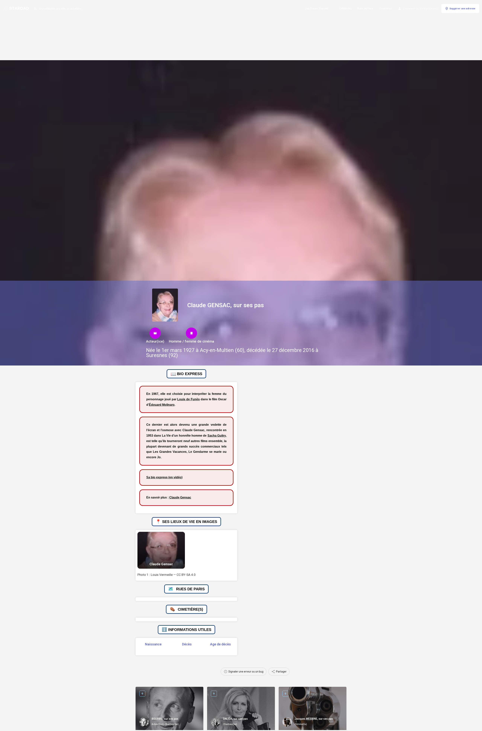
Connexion (409, 8)
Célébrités (345, 8)
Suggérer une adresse (462, 8)
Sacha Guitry (216, 435)
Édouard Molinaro (162, 404)
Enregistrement (429, 8)
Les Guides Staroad (316, 8)
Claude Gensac (180, 497)
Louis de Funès (188, 399)
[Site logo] (17, 8)
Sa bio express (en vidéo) (164, 477)
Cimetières (385, 8)
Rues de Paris (365, 8)
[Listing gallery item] (161, 550)
